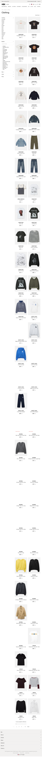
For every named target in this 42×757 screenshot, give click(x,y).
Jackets (3, 23)
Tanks (3, 36)
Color (3, 74)
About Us (2, 745)
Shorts (3, 30)
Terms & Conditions (16, 752)
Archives (2, 737)
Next (29, 726)
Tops (2, 37)
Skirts (3, 31)
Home (3, 9)
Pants (3, 26)
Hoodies (3, 21)
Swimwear (3, 33)
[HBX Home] (3, 4)
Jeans (3, 24)
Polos (2, 27)
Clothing (8, 9)
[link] (6, 1)
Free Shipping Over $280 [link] (32, 1)
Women (7, 4)
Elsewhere (2, 742)
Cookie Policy (27, 752)
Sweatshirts (3, 32)
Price (3, 76)
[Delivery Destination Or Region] (31, 4)
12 (25, 726)
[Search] (29, 4)
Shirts (3, 29)
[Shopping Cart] (37, 4)
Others (2, 740)
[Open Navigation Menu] (39, 4)
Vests (2, 38)
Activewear (3, 19)
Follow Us (2, 748)
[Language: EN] (34, 4)
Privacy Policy (22, 752)
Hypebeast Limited (9, 751)
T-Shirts (3, 35)
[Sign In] (36, 4)
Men (1, 732)
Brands (3, 41)
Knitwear (3, 25)
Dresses (3, 20)
